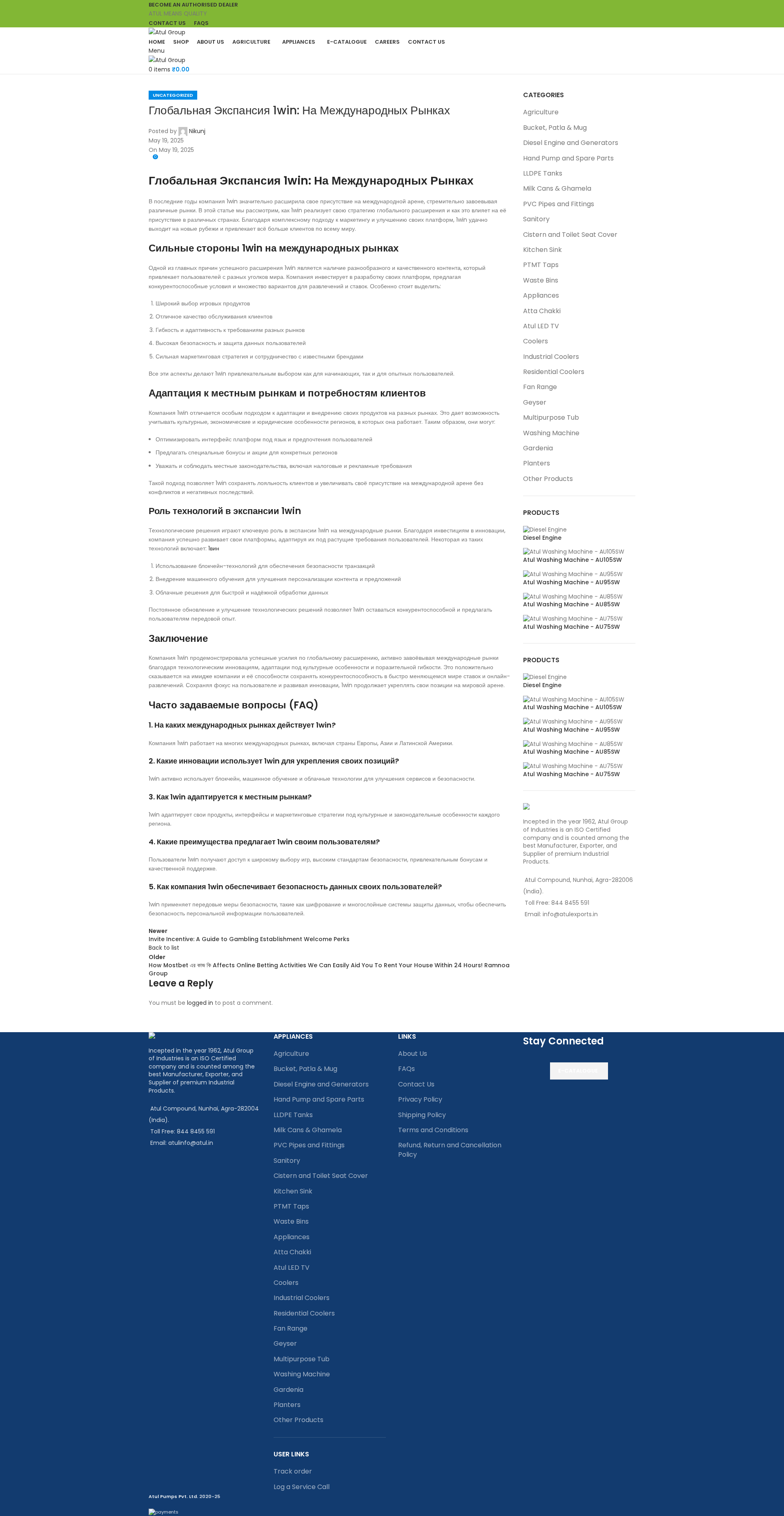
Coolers (535, 341)
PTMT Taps (541, 264)
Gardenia (538, 448)
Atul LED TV (541, 326)
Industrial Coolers (551, 356)
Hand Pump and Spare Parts (568, 158)
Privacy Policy (420, 1099)
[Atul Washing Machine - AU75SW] (573, 618)
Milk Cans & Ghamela (557, 188)
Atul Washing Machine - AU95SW (571, 582)
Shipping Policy (422, 1115)
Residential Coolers (553, 371)
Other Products (548, 478)
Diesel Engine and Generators (570, 142)
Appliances (541, 295)
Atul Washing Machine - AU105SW (572, 560)
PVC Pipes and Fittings (558, 204)
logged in (200, 1003)
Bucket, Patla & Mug (555, 127)
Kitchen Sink (542, 249)
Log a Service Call (302, 1487)
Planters (536, 463)
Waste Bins (540, 280)
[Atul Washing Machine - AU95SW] (573, 574)
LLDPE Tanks (542, 173)
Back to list (164, 948)
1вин (213, 548)
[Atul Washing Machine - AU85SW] (573, 596)
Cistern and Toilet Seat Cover (570, 234)
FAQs (406, 1068)
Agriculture (541, 112)
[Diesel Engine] (545, 529)
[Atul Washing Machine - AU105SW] (573, 552)
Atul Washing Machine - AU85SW (571, 604)
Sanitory (536, 219)
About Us (412, 1053)
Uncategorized (173, 95)
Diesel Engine (542, 538)
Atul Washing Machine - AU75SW (571, 627)
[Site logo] (167, 32)
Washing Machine (551, 433)
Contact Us (416, 1084)
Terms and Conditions (433, 1130)
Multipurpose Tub (551, 417)
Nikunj (197, 131)
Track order (293, 1471)
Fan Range (540, 387)
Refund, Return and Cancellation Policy (449, 1149)
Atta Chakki (542, 311)
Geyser (534, 402)
